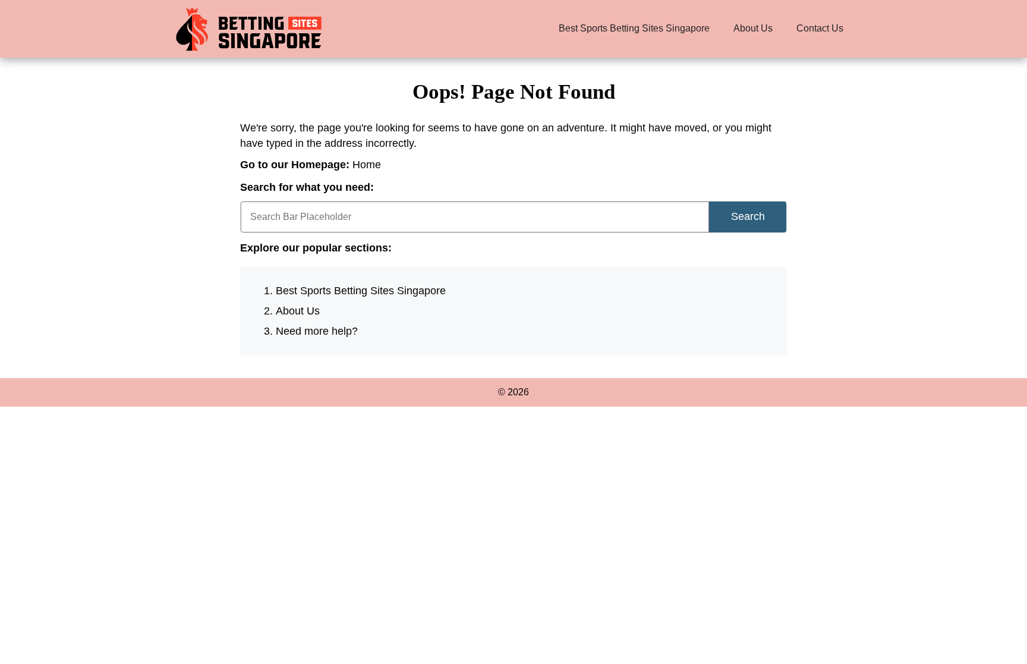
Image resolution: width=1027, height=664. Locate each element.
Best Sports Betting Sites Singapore (634, 28)
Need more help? (317, 331)
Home (366, 165)
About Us (753, 28)
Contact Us (819, 28)
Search (748, 216)
